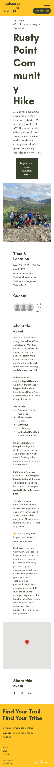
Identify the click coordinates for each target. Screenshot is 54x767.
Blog (5, 750)
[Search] (18, 8)
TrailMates (11, 4)
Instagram (8, 760)
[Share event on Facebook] (14, 693)
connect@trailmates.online (18, 727)
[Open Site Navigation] (47, 5)
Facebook (8, 763)
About (6, 747)
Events (6, 754)
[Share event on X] (22, 693)
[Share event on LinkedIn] (29, 693)
